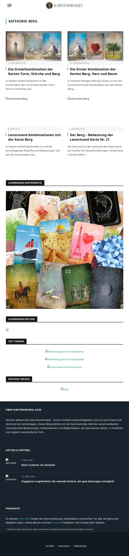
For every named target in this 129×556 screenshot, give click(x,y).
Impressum (64, 545)
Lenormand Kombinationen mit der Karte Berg (34, 137)
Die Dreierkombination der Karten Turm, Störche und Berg (34, 71)
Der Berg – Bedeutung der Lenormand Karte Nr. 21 (91, 137)
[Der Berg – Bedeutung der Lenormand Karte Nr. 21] (95, 112)
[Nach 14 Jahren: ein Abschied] (12, 463)
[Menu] (9, 5)
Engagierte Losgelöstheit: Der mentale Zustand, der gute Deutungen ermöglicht (67, 481)
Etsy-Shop (24, 518)
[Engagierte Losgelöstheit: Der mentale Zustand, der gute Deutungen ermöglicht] (12, 480)
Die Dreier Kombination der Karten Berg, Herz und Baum (94, 71)
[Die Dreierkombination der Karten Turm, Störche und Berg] (33, 46)
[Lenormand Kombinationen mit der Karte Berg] (33, 112)
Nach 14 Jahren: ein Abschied (38, 465)
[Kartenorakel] (64, 5)
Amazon (56, 522)
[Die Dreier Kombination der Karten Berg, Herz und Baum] (95, 46)
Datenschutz (80, 545)
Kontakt (50, 545)
